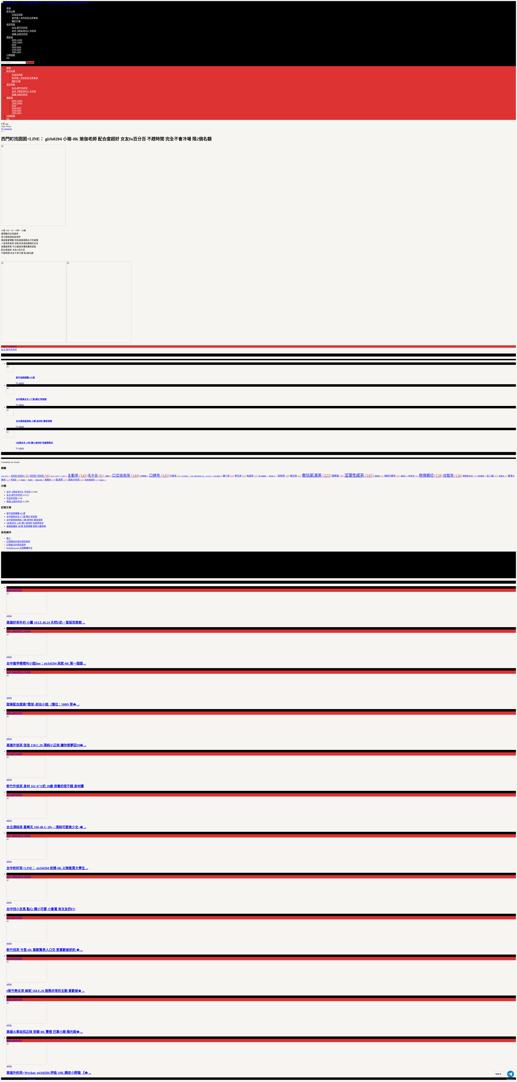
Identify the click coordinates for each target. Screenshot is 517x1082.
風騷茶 (50, 480)
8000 (14, 45)
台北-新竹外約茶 (20, 28)
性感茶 (252, 476)
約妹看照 (481, 476)
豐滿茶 (15, 480)
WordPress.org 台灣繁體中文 (19, 548)
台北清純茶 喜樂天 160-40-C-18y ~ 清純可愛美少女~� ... (46, 827)
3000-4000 (16, 52)
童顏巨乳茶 (470, 476)
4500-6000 (16, 50)
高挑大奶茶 (76, 479)
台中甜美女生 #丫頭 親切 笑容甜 (31, 399)
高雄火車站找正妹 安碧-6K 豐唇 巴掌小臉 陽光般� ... (44, 1031)
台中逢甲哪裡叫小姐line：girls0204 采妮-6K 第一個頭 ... (46, 663)
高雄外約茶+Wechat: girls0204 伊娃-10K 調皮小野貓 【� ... (48, 1072)
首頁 (8, 8)
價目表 (9, 37)
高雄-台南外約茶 (20, 34)
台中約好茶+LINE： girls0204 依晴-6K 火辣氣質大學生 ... (47, 868)
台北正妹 (217, 476)
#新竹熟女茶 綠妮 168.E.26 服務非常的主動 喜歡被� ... (45, 991)
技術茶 (284, 476)
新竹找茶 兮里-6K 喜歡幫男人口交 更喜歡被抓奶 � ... (44, 950)
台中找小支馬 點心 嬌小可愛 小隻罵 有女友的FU (40, 909)
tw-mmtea (31, 1078)
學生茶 (240, 476)
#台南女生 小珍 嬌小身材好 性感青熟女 (34, 443)
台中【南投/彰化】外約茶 (24, 31)
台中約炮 (186, 476)
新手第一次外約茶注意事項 (25, 18)
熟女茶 (413, 476)
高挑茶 (102, 480)
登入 (8, 538)
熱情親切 (431, 475)
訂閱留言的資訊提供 (16, 545)
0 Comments (6, 129)
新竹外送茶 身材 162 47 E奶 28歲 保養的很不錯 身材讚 (45, 786)
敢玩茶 (296, 476)
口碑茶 (159, 475)
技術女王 (273, 476)
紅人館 (492, 476)
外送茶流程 (17, 15)
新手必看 (10, 11)
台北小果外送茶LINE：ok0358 (201, 476)
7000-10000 (17, 42)
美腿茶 (503, 476)
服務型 (338, 476)
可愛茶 (175, 476)
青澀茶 (31, 480)
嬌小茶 (228, 476)
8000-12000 (17, 40)
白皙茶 (452, 475)
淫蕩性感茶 (359, 475)
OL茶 (64, 476)
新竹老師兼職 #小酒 (25, 377)
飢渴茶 (62, 479)
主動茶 (78, 475)
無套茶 (404, 476)
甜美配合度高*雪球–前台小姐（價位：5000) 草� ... (42, 704)
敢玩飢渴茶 (316, 475)
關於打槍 (16, 21)
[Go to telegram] (510, 1074)
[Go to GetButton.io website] (510, 1079)
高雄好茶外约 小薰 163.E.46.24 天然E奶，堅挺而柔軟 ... (45, 622)
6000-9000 (16, 47)
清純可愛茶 (392, 476)
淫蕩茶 (379, 476)
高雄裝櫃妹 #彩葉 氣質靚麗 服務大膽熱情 (26, 526)
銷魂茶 (24, 480)
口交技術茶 (125, 475)
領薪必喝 (39, 480)
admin (21, 383)
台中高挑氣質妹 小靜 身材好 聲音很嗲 (34, 421)
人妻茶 (108, 476)
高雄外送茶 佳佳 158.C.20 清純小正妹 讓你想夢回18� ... (46, 745)
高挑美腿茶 (92, 480)
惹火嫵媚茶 (263, 476)
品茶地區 (10, 24)
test (7, 58)
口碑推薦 (10, 55)
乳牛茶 (96, 475)
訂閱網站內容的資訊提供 (18, 541)
